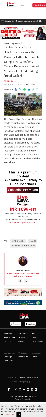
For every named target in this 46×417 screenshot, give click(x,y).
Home (6, 43)
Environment (36, 353)
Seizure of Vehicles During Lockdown (23, 245)
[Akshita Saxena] (23, 261)
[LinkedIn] (26, 281)
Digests (34, 337)
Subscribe (23, 189)
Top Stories (17, 21)
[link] (33, 89)
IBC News (21, 337)
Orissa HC (32, 241)
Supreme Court (31, 21)
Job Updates (22, 353)
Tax (33, 334)
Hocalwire (27, 399)
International (8, 361)
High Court (8, 341)
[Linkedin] (29, 89)
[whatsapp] (24, 89)
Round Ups (8, 357)
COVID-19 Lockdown (18, 241)
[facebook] (16, 89)
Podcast (34, 357)
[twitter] (20, 89)
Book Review (23, 357)
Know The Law (37, 341)
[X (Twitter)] (20, 281)
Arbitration (22, 341)
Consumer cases (9, 353)
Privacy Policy (10, 414)
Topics (8, 21)
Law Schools (22, 334)
